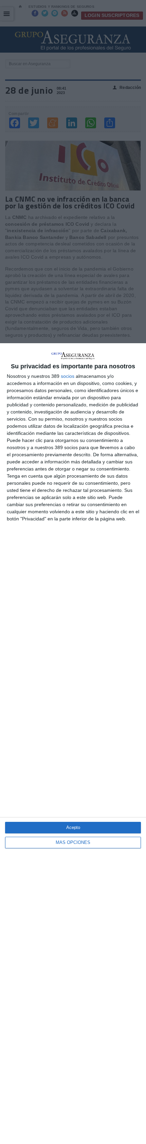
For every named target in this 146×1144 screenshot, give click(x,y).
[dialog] (73, 743)
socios (67, 376)
